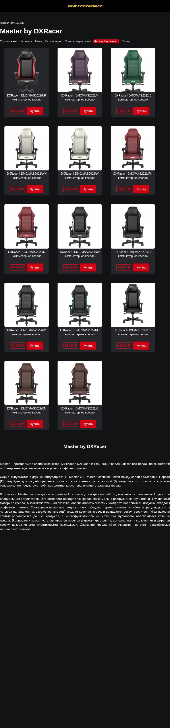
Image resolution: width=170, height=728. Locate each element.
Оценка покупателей (78, 41)
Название (26, 41)
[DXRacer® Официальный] (85, 6)
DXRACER (17, 22)
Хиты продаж (53, 41)
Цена (38, 41)
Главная (4, 22)
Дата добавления (105, 41)
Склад (125, 41)
